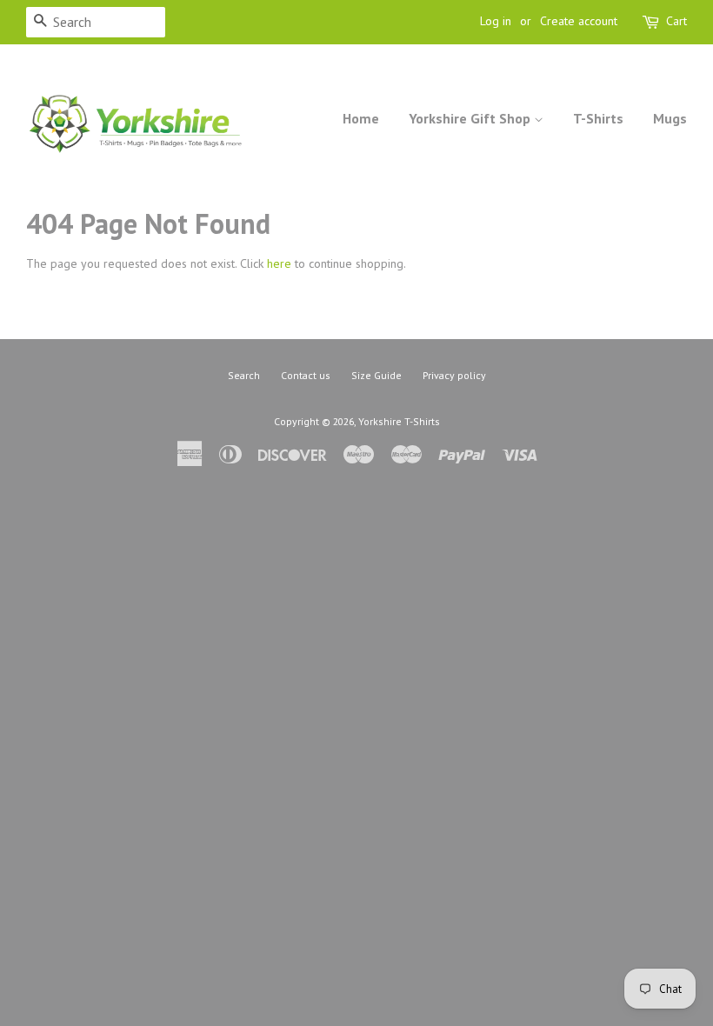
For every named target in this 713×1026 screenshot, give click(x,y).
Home (361, 118)
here (279, 263)
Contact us (305, 375)
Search (244, 375)
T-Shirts (598, 118)
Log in (495, 21)
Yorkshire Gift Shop (471, 118)
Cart (676, 21)
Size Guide (376, 375)
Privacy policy (454, 375)
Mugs (670, 118)
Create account (578, 21)
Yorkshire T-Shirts (399, 421)
